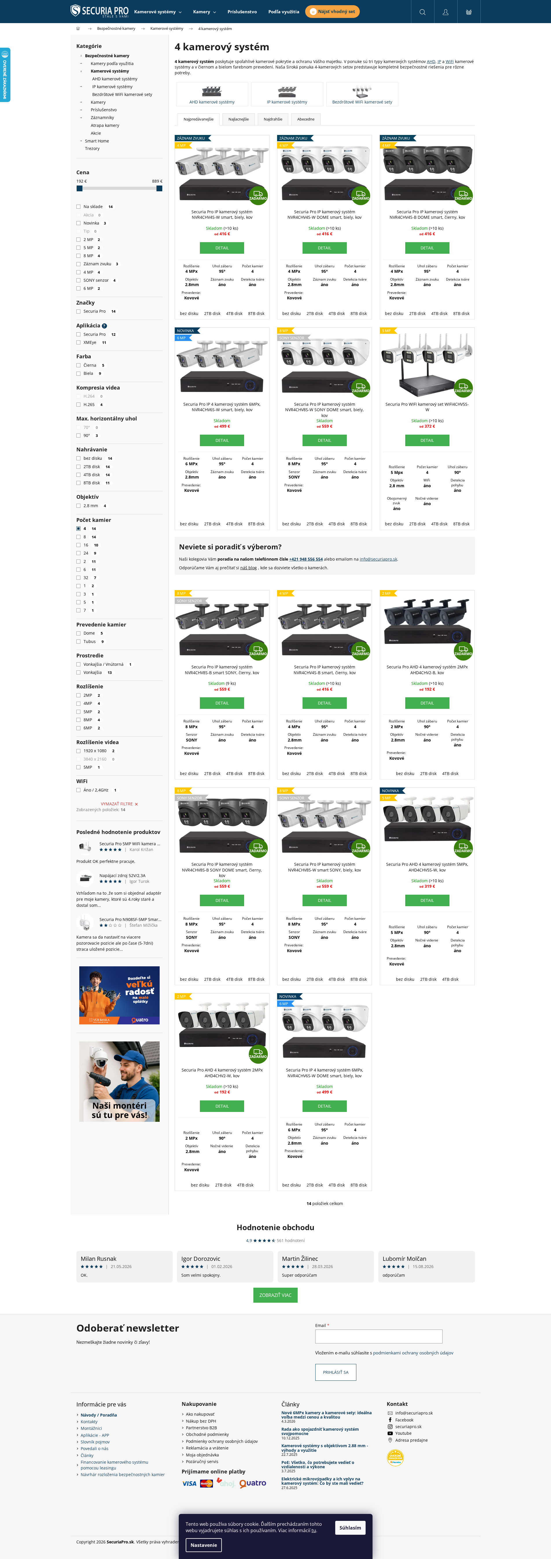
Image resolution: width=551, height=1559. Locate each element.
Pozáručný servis (202, 1461)
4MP (92, 703)
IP (439, 61)
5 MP (92, 247)
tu (314, 1530)
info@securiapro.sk (378, 559)
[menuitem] (157, 11)
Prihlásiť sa (336, 1372)
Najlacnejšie (238, 119)
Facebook (404, 1420)
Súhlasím (350, 1528)
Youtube (403, 1433)
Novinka (95, 223)
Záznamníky (102, 117)
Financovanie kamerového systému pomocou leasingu (114, 1464)
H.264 (93, 396)
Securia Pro (100, 311)
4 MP (92, 272)
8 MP (92, 255)
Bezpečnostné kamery (107, 55)
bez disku (98, 458)
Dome (93, 633)
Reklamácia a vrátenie (207, 1448)
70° (91, 427)
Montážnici (91, 1428)
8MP (92, 719)
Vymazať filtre (117, 804)
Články (87, 1455)
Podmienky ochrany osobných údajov (222, 1441)
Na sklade (98, 206)
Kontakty (89, 1421)
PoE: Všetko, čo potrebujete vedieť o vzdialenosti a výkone (317, 1464)
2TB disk (97, 466)
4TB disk (97, 474)
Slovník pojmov (95, 1442)
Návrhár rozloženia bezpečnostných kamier (123, 1474)
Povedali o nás (94, 1448)
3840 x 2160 (99, 759)
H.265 (93, 404)
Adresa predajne (411, 1440)
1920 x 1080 (99, 750)
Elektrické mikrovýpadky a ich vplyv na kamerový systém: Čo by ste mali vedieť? (322, 1481)
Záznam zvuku (101, 263)
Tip (90, 231)
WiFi (450, 61)
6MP (92, 728)
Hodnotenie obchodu (275, 1227)
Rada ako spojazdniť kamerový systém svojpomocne (320, 1431)
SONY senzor (100, 280)
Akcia (92, 215)
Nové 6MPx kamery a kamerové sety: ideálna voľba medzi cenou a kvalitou (326, 1414)
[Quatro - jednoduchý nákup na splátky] (119, 995)
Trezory (92, 148)
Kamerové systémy (110, 71)
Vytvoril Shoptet (460, 1542)
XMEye (95, 342)
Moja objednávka (202, 1455)
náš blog (248, 567)
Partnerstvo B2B (201, 1427)
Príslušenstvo (104, 109)
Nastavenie (204, 1545)
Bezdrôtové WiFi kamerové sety (122, 94)
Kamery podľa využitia (112, 63)
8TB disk (97, 482)
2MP (92, 695)
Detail (222, 248)
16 (91, 545)
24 (90, 553)
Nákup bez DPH (201, 1421)
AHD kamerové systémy (114, 78)
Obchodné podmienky (207, 1434)
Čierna (94, 365)
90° (91, 435)
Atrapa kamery (105, 125)
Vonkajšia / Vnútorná (108, 664)
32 (90, 577)
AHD (431, 61)
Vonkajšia (98, 672)
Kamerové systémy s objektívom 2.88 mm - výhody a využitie (324, 1447)
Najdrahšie (273, 119)
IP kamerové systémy (112, 86)
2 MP (92, 239)
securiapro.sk (408, 1426)
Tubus (94, 641)
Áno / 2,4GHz (100, 790)
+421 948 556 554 (306, 559)
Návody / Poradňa (99, 1415)
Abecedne (305, 119)
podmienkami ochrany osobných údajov (413, 1353)
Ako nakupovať (200, 1414)
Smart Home (97, 141)
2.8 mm (95, 505)
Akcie (96, 133)
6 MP (92, 288)
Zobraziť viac (275, 1295)
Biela (92, 373)
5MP (92, 711)
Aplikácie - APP (95, 1435)
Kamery (98, 102)
